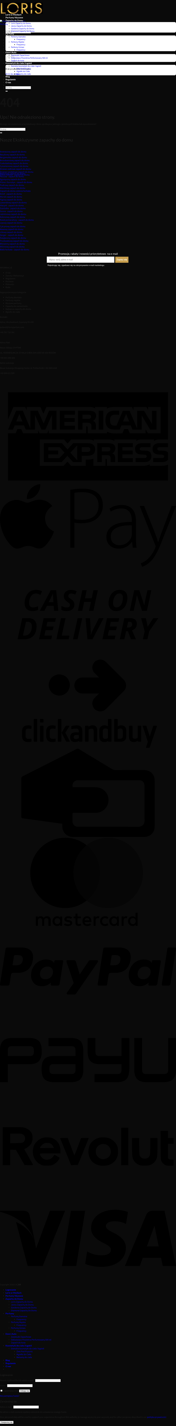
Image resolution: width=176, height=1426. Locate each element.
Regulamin (11, 79)
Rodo (8, 287)
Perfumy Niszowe (14, 17)
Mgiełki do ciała (13, 312)
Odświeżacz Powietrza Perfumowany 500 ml (29, 58)
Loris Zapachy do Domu (21, 23)
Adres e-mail (6, 1407)
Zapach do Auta (17, 60)
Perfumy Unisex (17, 47)
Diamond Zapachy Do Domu (23, 31)
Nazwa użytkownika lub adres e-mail (17, 1380)
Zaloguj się (24, 1391)
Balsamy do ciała (23, 74)
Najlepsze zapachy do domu (18, 309)
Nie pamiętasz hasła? (9, 1396)
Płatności (10, 284)
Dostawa (9, 281)
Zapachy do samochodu (17, 306)
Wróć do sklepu (13, 74)
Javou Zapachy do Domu (21, 26)
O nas (8, 82)
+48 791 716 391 (7, 332)
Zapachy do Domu (14, 20)
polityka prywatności (156, 1417)
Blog (8, 76)
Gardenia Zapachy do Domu (22, 28)
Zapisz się (122, 259)
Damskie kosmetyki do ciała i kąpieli (26, 66)
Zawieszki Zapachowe (20, 55)
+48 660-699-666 (7, 358)
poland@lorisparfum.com (12, 327)
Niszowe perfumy (13, 303)
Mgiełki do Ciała (23, 71)
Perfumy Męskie (17, 42)
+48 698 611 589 (7, 373)
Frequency (20, 39)
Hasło (3, 1385)
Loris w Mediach (13, 14)
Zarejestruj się (6, 1422)
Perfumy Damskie (18, 36)
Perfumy (10, 33)
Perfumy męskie (13, 300)
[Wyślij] (7, 35)
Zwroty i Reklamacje (15, 275)
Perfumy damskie (14, 297)
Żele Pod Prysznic (23, 68)
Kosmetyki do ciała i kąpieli (19, 63)
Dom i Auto (11, 52)
